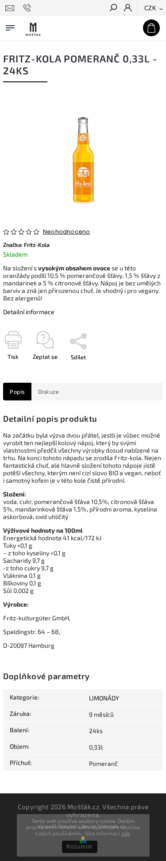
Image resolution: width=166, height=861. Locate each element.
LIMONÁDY (104, 698)
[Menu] (10, 26)
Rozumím (79, 847)
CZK (150, 8)
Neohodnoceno (66, 232)
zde (125, 833)
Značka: (26, 244)
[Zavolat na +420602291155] (28, 8)
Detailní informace (28, 311)
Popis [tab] (17, 391)
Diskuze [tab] (48, 391)
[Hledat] (113, 8)
